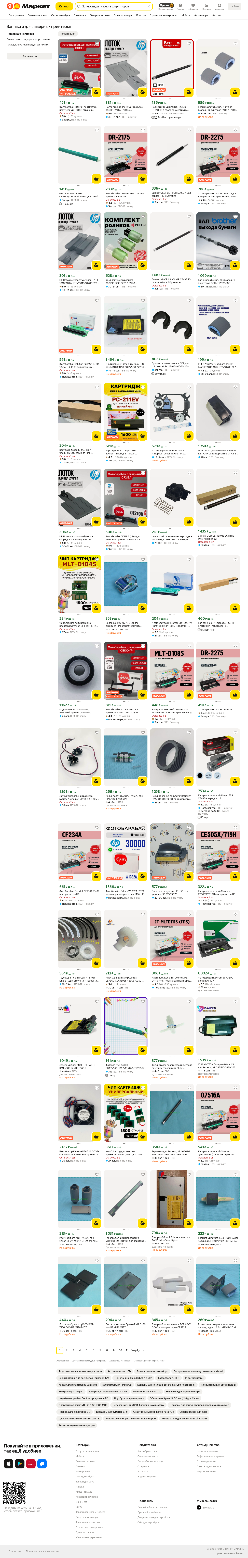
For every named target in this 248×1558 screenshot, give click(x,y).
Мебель (80, 1456)
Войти (235, 6)
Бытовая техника (85, 1461)
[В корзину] (96, 92)
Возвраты (142, 1471)
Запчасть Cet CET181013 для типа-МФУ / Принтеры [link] (216, 537)
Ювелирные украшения (89, 1537)
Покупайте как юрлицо (150, 1461)
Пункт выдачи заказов (209, 1466)
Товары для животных (88, 1522)
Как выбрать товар (147, 1451)
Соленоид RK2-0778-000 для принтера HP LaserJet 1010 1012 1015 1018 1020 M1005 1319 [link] (123, 624)
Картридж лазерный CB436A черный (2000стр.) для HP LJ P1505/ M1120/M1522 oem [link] (75, 451)
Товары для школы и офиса (90, 1512)
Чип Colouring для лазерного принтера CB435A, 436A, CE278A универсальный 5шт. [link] (124, 1153)
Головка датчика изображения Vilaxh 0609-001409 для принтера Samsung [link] (125, 1239)
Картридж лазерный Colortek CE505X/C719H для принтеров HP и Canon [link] (217, 893)
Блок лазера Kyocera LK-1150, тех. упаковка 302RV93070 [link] (170, 893)
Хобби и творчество (87, 1496)
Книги (79, 1507)
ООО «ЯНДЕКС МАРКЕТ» (230, 1549)
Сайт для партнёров (148, 1522)
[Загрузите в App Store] (8, 1468)
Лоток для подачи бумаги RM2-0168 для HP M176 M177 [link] (125, 1326)
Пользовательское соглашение (43, 1551)
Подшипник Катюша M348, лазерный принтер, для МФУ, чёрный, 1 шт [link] (75, 711)
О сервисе (143, 1466)
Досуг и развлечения (87, 1451)
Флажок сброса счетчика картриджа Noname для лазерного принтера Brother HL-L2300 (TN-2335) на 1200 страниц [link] (172, 538)
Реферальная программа (210, 1456)
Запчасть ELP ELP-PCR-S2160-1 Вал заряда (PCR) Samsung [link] (171, 194)
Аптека (80, 1486)
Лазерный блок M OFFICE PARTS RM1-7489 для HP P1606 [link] (77, 1066)
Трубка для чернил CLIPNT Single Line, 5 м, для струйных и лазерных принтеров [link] (78, 979)
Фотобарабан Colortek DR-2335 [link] (215, 709)
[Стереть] (148, 6)
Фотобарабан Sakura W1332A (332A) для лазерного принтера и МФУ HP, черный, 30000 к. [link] (125, 893)
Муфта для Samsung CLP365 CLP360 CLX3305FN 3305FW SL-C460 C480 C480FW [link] (124, 979)
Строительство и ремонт (89, 1527)
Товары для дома (85, 1481)
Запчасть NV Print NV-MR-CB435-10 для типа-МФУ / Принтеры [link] (171, 281)
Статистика (15, 1551)
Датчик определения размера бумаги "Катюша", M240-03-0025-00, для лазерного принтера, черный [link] (78, 798)
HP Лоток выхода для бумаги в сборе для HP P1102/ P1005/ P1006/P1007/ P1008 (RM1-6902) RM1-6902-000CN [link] (78, 538)
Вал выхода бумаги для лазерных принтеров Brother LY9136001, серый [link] (216, 282)
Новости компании (207, 1451)
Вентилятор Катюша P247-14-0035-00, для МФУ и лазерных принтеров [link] (79, 1153)
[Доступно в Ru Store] (42, 1468)
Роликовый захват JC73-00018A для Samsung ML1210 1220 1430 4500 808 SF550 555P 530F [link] (218, 1239)
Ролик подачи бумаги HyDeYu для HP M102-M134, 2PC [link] (124, 797)
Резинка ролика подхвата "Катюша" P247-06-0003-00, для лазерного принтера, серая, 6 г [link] (171, 798)
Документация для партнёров (154, 1517)
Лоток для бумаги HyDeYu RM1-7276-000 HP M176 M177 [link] (76, 1326)
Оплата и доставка (147, 1456)
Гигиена (80, 1466)
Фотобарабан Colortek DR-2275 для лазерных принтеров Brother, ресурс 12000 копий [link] (218, 195)
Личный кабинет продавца (152, 1507)
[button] (68, 34)
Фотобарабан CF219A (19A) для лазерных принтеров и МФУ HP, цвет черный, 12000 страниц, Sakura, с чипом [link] (123, 538)
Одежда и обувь (85, 1476)
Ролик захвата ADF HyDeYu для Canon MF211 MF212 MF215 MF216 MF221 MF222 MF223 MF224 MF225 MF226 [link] (78, 1239)
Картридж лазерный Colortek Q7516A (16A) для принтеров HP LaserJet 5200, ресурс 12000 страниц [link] (216, 1153)
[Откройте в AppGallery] (31, 1468)
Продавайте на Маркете (150, 1512)
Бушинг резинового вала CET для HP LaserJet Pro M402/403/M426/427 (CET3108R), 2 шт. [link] (172, 365)
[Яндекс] (240, 1553)
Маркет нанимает (206, 1471)
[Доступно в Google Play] (19, 1468)
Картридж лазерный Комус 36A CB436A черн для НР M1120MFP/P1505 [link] (215, 797)
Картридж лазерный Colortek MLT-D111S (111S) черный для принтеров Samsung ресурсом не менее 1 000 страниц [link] (171, 979)
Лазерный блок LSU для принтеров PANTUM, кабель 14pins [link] (171, 1239)
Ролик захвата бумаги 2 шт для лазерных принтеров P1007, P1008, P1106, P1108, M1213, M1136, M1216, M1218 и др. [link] (218, 109)
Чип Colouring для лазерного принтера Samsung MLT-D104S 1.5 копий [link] (78, 624)
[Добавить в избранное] (96, 43)
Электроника (83, 1471)
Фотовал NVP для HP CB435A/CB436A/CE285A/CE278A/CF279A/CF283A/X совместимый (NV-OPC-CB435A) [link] (79, 195)
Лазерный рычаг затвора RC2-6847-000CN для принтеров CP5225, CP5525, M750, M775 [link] (171, 1326)
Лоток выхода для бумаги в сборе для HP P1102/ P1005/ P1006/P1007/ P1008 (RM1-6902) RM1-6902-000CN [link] (124, 109)
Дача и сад (81, 1502)
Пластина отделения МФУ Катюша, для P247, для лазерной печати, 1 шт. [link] (218, 452)
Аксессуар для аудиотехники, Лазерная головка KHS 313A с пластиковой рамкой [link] (168, 452)
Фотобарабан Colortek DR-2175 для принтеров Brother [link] (125, 195)
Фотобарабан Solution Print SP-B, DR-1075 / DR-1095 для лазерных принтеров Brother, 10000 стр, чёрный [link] (79, 366)
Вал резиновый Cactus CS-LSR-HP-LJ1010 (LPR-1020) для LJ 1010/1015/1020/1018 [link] (217, 624)
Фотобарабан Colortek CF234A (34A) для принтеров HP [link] (79, 893)
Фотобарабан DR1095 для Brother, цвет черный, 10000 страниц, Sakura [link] (78, 109)
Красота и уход (84, 1491)
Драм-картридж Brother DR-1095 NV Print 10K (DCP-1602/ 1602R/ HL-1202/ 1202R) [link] (172, 624)
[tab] (16, 15)
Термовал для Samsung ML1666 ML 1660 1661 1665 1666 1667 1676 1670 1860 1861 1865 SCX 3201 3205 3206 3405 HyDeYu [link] (172, 1153)
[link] (80, 1371)
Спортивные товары (87, 1517)
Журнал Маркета (146, 1476)
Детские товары (85, 1532)
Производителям (206, 1461)
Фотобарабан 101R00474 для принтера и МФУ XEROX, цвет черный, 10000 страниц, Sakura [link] (123, 711)
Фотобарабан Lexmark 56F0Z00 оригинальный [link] (215, 979)
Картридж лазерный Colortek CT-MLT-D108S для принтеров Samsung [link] (171, 711)
